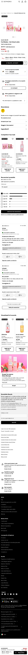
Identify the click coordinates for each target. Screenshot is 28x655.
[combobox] (14, 187)
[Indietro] (4, 28)
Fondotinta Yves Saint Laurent (7, 449)
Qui (1, 606)
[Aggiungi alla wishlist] (13, 139)
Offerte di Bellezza (23, 605)
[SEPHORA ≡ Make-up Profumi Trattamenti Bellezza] (7, 1)
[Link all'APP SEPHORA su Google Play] (6, 601)
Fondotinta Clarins (4, 451)
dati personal (12, 404)
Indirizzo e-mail (4, 413)
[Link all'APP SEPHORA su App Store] (14, 601)
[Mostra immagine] (13, 26)
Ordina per (3, 184)
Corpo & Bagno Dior (5, 444)
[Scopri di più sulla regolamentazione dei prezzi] (8, 51)
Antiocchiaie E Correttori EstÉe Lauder (9, 434)
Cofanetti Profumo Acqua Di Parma (8, 442)
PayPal (18, 54)
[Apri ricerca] (19, 2)
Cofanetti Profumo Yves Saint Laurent (8, 439)
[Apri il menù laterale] (2, 2)
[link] (14, 211)
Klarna (22, 54)
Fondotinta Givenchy (5, 447)
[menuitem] (22, 1)
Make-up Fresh (4, 456)
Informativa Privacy (14, 403)
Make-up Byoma (4, 454)
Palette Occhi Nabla (5, 437)
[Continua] (24, 28)
